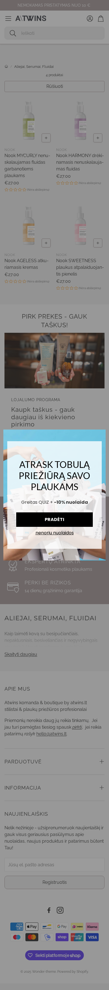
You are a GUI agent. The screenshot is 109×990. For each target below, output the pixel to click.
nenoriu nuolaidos (54, 533)
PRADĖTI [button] (54, 519)
